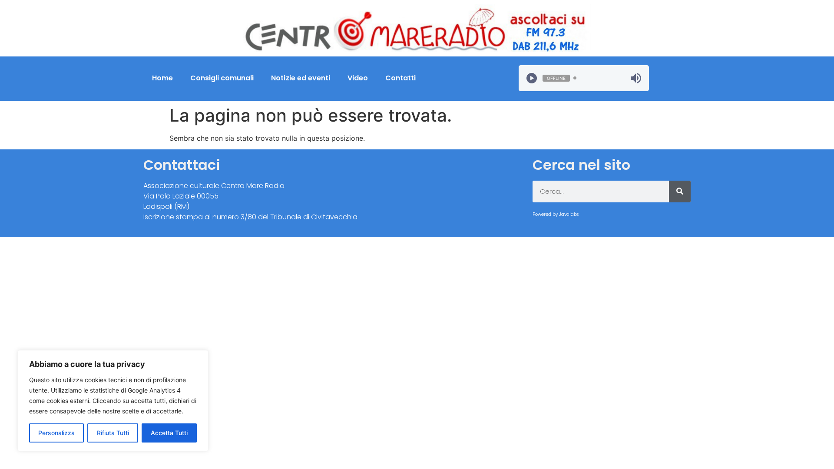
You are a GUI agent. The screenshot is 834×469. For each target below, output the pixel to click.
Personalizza (56, 432)
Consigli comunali (222, 78)
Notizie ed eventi (300, 78)
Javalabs (569, 214)
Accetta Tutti (169, 432)
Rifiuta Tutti (113, 432)
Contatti (400, 78)
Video (358, 78)
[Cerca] (680, 191)
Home (162, 78)
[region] (112, 401)
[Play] (531, 78)
